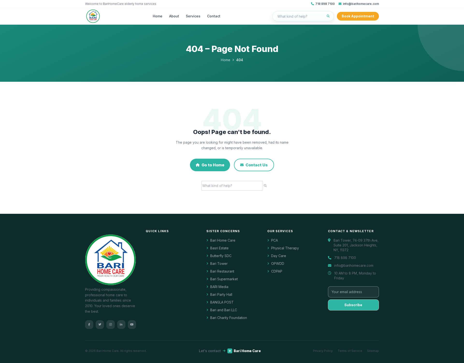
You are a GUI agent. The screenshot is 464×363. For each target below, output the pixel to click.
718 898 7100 (325, 4)
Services (193, 16)
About (174, 16)
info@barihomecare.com (361, 4)
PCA (274, 240)
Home (157, 16)
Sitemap (373, 351)
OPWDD (277, 263)
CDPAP (276, 271)
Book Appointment (358, 16)
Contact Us (257, 165)
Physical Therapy (285, 248)
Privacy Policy (323, 351)
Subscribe (353, 305)
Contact (213, 16)
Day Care (278, 256)
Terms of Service (350, 351)
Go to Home (213, 165)
